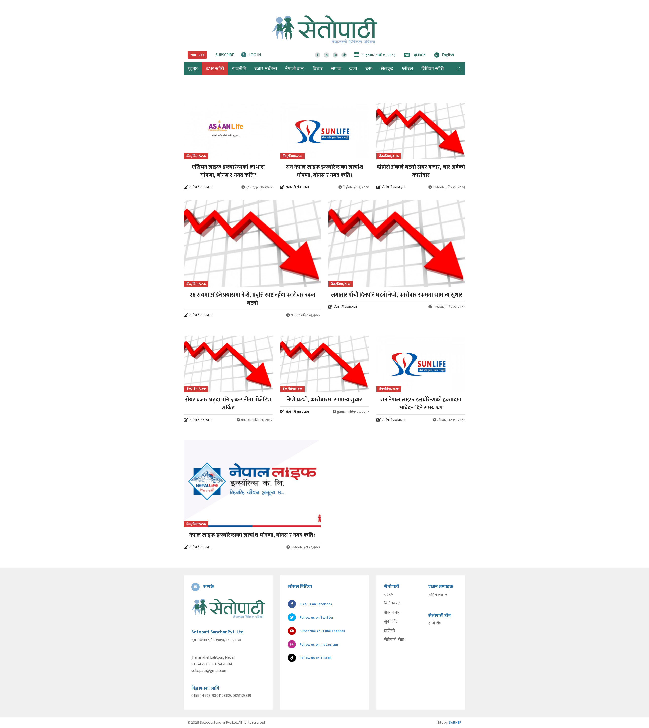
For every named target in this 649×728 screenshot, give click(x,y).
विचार (318, 69)
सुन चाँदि (390, 621)
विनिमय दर (392, 603)
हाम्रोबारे (389, 631)
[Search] (459, 68)
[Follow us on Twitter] (326, 55)
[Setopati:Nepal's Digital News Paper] (324, 29)
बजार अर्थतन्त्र (265, 69)
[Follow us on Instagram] (335, 55)
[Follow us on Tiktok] (344, 55)
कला (353, 69)
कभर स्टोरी (215, 69)
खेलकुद (387, 69)
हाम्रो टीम (434, 623)
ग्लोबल (407, 69)
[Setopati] (228, 608)
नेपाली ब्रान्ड (294, 69)
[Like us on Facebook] (317, 55)
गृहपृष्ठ (388, 594)
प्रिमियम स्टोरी (432, 69)
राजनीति (239, 69)
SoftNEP (455, 722)
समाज (336, 69)
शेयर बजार (392, 612)
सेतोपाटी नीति (394, 640)
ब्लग (368, 69)
